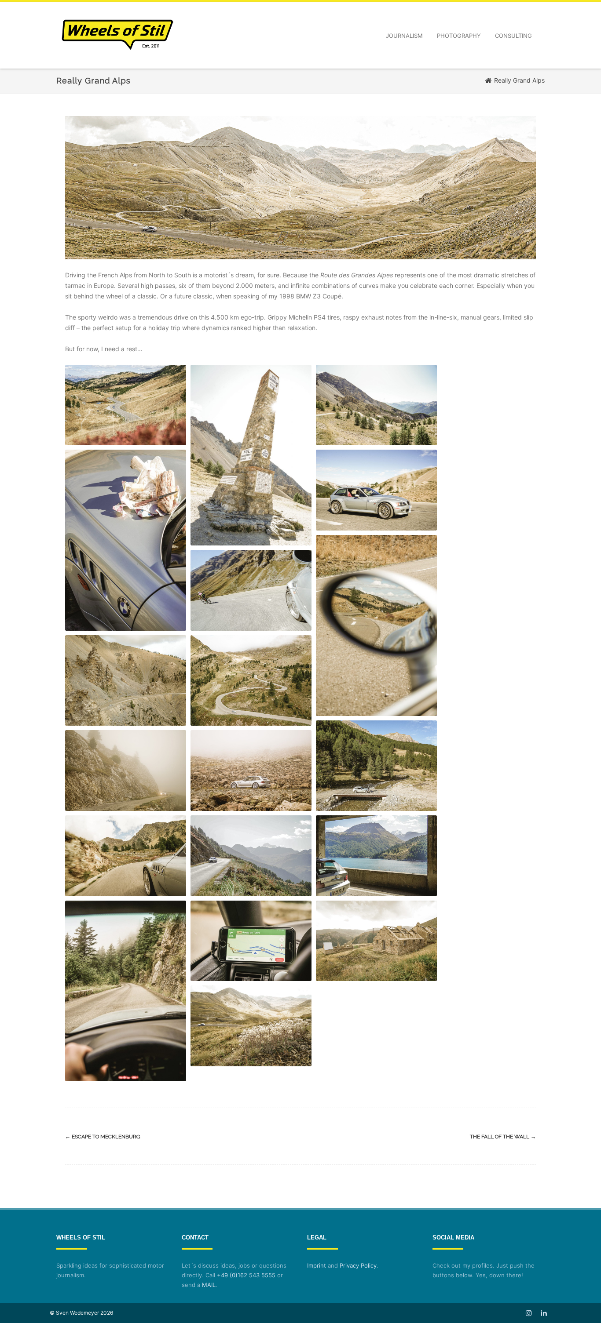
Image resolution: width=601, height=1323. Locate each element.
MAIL (209, 1284)
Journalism (404, 35)
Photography (459, 35)
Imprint (316, 1265)
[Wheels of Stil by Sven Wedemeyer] (117, 65)
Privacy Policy (358, 1265)
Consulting (513, 35)
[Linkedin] (543, 1313)
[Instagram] (528, 1313)
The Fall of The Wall (503, 1137)
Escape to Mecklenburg (102, 1137)
